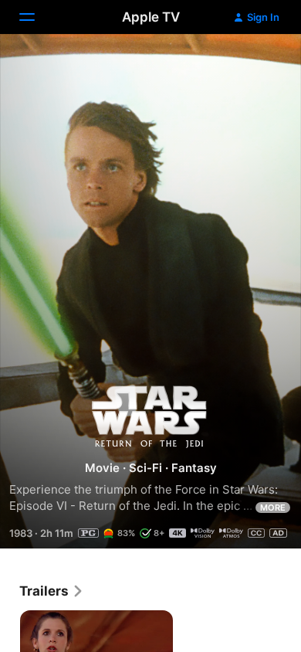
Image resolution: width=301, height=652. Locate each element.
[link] (51, 590)
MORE (273, 507)
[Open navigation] (36, 17)
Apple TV (151, 17)
